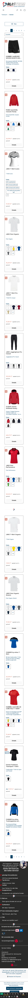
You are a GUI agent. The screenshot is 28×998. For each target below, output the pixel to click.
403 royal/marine (10, 182)
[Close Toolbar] (26, 994)
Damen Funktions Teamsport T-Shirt (12, 765)
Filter (15, 24)
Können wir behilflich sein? (10, 920)
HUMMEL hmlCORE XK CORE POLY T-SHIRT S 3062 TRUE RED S (13, 708)
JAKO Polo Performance (10, 466)
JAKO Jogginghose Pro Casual (14, 353)
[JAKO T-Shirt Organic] (14, 524)
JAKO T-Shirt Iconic (12, 169)
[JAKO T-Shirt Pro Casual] (14, 283)
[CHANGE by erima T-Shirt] (14, 642)
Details (14, 86)
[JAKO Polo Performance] (14, 455)
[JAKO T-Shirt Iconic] (14, 159)
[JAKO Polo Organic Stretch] (14, 583)
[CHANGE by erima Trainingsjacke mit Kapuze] (14, 809)
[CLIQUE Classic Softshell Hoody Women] (14, 397)
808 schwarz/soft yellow (12, 187)
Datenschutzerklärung (8, 961)
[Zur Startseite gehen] (14, 4)
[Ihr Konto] (21, 10)
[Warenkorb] (24, 10)
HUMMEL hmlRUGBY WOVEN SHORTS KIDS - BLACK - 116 (14, 57)
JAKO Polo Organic (12, 234)
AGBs (3, 956)
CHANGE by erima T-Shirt (13, 653)
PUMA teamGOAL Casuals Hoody (12, 110)
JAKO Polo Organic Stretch (12, 594)
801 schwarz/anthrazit (11, 184)
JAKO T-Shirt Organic (13, 534)
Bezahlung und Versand (9, 957)
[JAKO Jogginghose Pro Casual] (14, 342)
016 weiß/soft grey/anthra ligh (13, 191)
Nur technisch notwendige (14, 988)
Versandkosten (6, 972)
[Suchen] (17, 10)
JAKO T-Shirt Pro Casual (12, 294)
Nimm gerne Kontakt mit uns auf (11, 901)
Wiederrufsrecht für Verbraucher (11, 954)
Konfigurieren (14, 992)
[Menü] (3, 10)
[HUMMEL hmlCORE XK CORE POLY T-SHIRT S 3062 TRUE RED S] (14, 697)
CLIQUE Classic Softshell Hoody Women (11, 407)
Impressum (5, 952)
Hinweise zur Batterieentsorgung (11, 959)
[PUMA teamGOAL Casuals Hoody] (14, 100)
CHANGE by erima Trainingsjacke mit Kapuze (12, 820)
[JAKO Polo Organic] (14, 224)
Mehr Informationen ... (14, 985)
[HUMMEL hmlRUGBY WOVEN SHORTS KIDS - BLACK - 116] (14, 46)
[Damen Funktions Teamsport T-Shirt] (14, 755)
